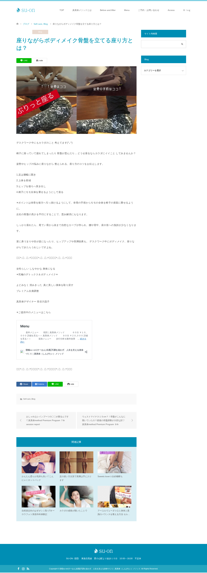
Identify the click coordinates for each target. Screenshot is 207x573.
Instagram (23, 568)
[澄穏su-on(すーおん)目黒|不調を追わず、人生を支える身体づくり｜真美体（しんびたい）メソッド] (25, 10)
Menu (127, 10)
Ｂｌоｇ (187, 10)
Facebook (18, 568)
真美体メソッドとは (82, 10)
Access (171, 10)
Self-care (24, 32)
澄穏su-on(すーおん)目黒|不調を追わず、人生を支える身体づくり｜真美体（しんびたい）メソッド (99, 569)
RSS (28, 568)
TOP (62, 10)
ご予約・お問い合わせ (148, 10)
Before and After (108, 10)
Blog (40, 32)
